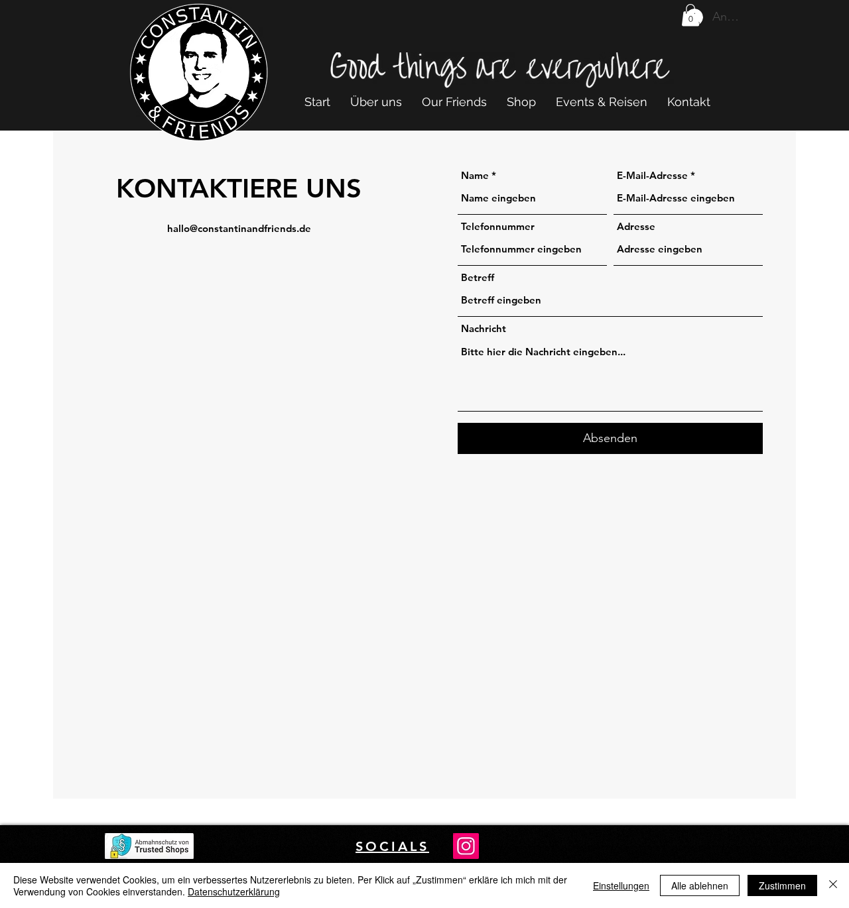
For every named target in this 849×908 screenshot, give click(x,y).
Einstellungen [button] (621, 885)
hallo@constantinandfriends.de (239, 228)
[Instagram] (466, 846)
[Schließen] (833, 885)
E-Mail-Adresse (652, 175)
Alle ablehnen (699, 885)
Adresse (636, 226)
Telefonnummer (498, 226)
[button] (690, 15)
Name (475, 175)
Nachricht (483, 328)
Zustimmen (782, 885)
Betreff (477, 277)
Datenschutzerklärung (234, 891)
